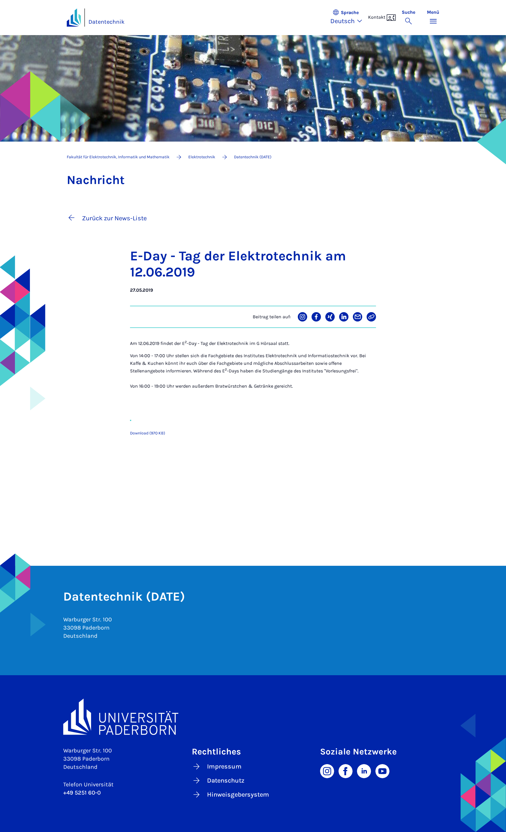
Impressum (224, 766)
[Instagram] (327, 770)
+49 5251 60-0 (82, 792)
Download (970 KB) (147, 433)
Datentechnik (106, 21)
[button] (349, 17)
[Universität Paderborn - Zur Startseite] (74, 17)
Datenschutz (226, 780)
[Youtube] (382, 770)
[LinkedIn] (364, 770)
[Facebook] (346, 770)
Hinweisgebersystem (238, 794)
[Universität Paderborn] (253, 717)
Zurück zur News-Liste (114, 218)
